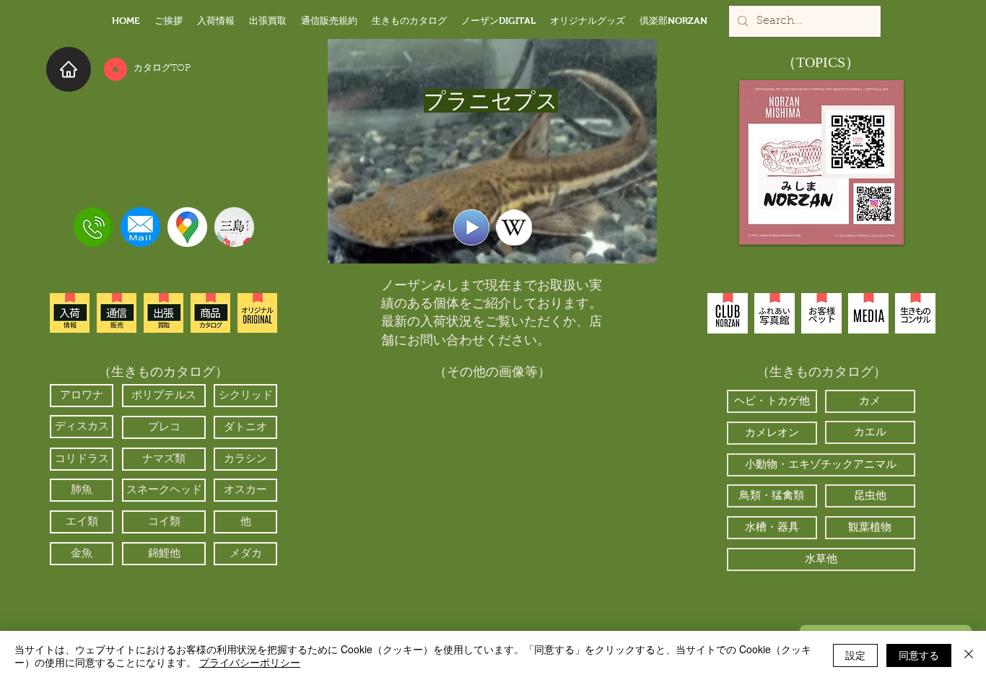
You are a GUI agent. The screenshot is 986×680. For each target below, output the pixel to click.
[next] (578, 503)
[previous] (407, 503)
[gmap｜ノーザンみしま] (187, 227)
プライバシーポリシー (249, 662)
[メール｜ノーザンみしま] (140, 227)
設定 (855, 655)
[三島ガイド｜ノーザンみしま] (234, 227)
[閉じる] (968, 655)
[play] (573, 594)
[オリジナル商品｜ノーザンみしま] (257, 313)
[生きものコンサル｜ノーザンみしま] (915, 313)
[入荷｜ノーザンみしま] (70, 313)
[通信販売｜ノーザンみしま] (116, 313)
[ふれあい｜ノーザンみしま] (774, 313)
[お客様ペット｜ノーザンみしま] (821, 313)
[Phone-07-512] (93, 227)
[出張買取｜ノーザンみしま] (163, 313)
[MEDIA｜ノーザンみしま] (868, 313)
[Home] (68, 69)
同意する (919, 655)
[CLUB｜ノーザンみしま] (727, 313)
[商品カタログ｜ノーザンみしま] (210, 313)
